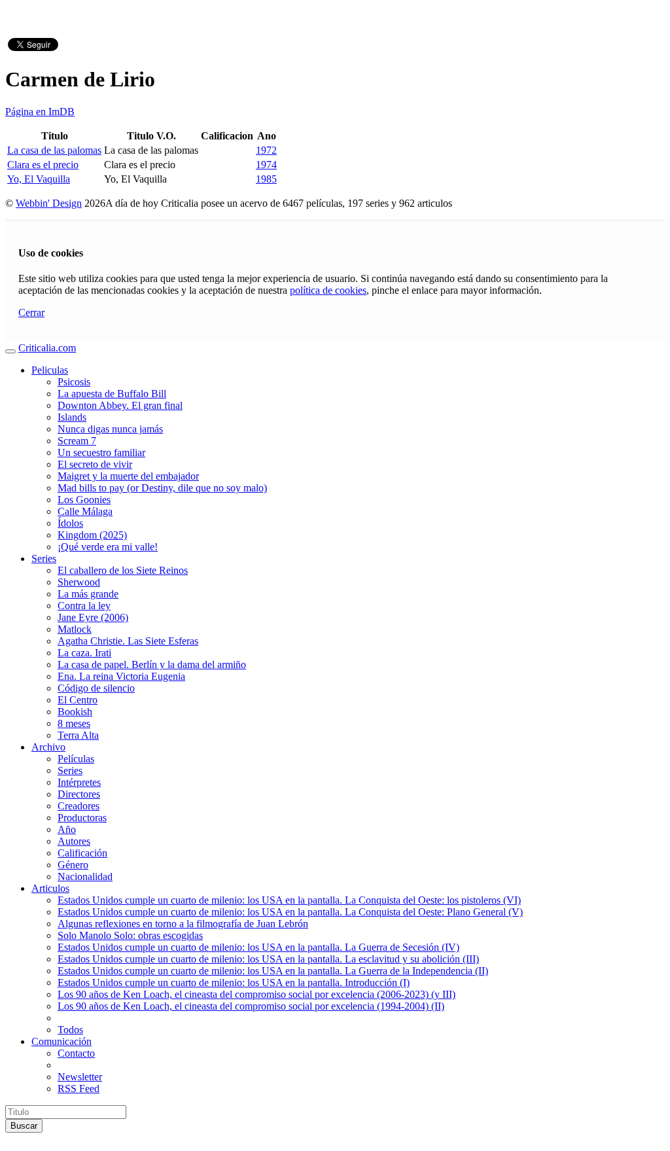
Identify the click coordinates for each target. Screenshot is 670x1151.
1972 (266, 150)
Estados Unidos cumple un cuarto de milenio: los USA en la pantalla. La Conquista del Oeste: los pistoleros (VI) (289, 900)
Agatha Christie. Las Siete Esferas (128, 640)
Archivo (48, 747)
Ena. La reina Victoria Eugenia (121, 676)
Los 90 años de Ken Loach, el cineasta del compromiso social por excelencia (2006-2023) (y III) (256, 994)
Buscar (23, 1126)
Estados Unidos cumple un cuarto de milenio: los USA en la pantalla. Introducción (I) (234, 982)
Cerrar (31, 312)
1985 (266, 179)
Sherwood (79, 582)
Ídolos (70, 523)
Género (73, 864)
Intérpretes (79, 782)
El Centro (77, 699)
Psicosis (74, 381)
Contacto (76, 1053)
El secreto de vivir (95, 464)
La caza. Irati (84, 652)
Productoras (82, 817)
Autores (74, 841)
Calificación (82, 853)
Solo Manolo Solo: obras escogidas (130, 935)
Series (43, 558)
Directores (79, 794)
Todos (70, 1029)
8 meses (74, 723)
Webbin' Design (49, 203)
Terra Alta (78, 735)
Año (67, 829)
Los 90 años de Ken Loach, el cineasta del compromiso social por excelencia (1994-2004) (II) (251, 1006)
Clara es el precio (43, 164)
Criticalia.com (47, 347)
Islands (72, 417)
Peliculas (49, 370)
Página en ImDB (40, 111)
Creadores (78, 805)
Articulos (50, 888)
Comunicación (61, 1041)
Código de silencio (96, 688)
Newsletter (80, 1076)
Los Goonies (84, 499)
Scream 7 (77, 440)
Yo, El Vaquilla (38, 179)
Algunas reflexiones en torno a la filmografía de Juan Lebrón (183, 923)
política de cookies (328, 290)
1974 (266, 164)
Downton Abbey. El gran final (120, 405)
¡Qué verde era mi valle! (108, 546)
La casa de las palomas (54, 150)
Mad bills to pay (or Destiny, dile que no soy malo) (162, 487)
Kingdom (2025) (92, 534)
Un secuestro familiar (101, 452)
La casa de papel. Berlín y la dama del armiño (152, 664)
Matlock (75, 629)
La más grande (88, 593)
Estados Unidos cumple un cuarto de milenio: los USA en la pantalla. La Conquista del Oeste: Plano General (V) (290, 911)
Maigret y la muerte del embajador (128, 476)
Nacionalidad (85, 876)
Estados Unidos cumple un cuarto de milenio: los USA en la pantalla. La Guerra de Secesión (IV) (258, 947)
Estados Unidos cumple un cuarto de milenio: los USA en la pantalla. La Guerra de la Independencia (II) (273, 970)
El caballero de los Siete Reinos (123, 570)
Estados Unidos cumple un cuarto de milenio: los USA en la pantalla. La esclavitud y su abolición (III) (268, 959)
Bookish (75, 711)
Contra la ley (84, 605)
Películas (76, 758)
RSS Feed (78, 1088)
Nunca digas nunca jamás (110, 428)
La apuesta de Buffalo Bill (112, 393)
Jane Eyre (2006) (93, 617)
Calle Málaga (85, 511)
